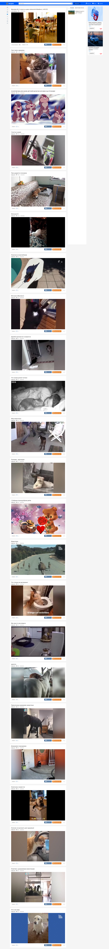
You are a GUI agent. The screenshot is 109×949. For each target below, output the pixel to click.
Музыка (89, 3)
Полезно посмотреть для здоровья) (22, 828)
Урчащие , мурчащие (18, 459)
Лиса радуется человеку (19, 173)
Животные (14, 541)
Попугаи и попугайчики (19, 255)
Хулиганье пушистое (18, 787)
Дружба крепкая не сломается (21, 336)
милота (13, 664)
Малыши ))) (14, 214)
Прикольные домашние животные (22, 705)
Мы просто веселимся (18, 623)
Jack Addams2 (14, 11)
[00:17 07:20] (38, 27)
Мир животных (16, 418)
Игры (95, 3)
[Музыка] (7, 16)
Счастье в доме (16, 132)
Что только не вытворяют (19, 582)
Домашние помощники (18, 746)
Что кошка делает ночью (19, 377)
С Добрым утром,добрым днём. (21, 500)
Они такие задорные (17, 50)
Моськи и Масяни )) (17, 296)
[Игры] (7, 23)
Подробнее (92, 28)
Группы (101, 3)
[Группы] (7, 19)
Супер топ (13, 52)
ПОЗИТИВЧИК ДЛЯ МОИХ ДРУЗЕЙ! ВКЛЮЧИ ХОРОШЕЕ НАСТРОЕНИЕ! (33, 91)
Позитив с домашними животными (23, 869)
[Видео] (7, 14)
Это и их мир (15, 909)
